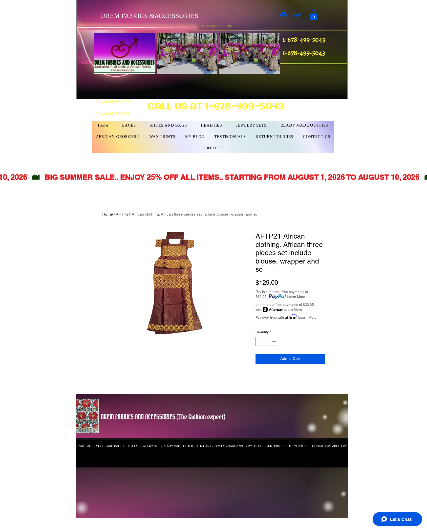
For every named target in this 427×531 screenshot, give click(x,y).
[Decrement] (259, 341)
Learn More (296, 297)
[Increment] (274, 341)
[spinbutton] (266, 341)
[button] (313, 15)
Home (107, 214)
